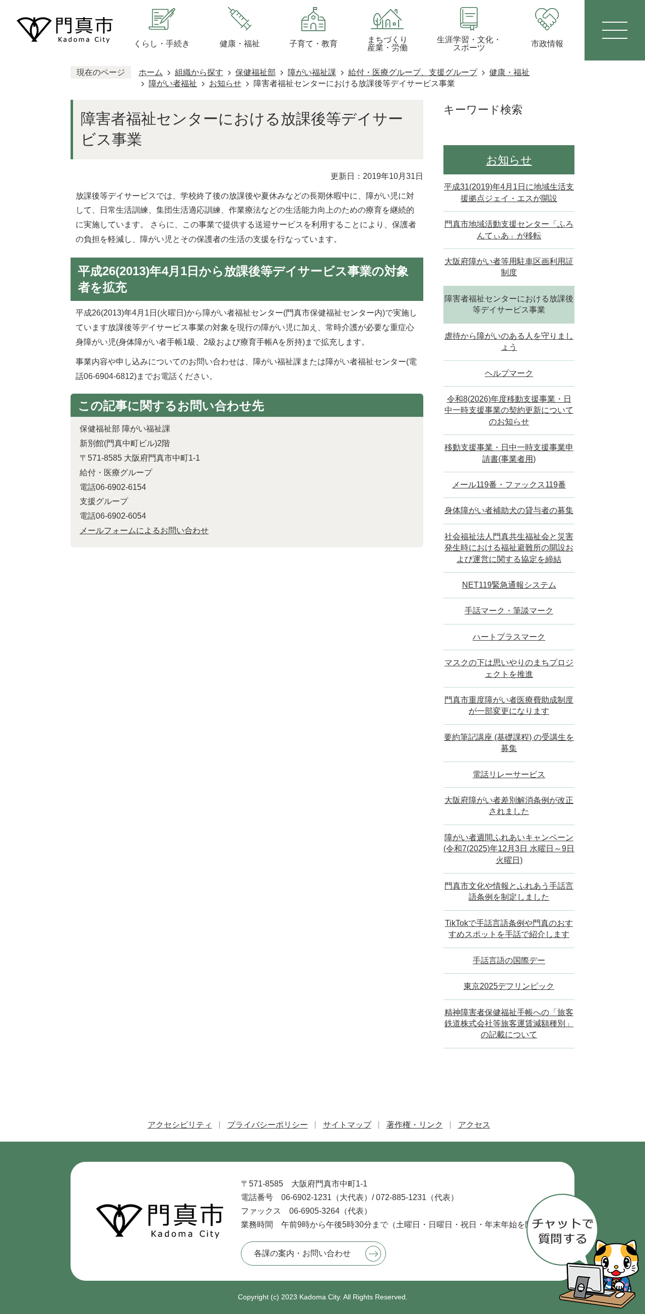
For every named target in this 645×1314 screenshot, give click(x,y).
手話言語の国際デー (509, 960)
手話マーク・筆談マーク (509, 610)
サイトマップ (347, 1124)
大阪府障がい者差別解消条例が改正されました (508, 806)
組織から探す (199, 72)
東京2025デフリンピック (509, 986)
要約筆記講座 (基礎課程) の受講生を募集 (509, 743)
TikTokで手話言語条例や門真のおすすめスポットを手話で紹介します (509, 928)
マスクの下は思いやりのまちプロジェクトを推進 (508, 668)
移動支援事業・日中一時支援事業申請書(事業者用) (508, 453)
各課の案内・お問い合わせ (302, 1253)
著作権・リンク (414, 1124)
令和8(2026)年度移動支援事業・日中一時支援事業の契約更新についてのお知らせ (508, 410)
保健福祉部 (255, 72)
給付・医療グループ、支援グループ (412, 72)
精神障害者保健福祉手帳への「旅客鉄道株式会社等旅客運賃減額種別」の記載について (508, 1023)
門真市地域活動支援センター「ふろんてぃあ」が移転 (508, 229)
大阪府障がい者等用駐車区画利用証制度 (508, 267)
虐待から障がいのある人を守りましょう (508, 341)
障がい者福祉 (173, 83)
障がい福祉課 (312, 72)
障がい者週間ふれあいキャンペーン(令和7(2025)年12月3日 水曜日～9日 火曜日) (508, 848)
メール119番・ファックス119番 (509, 484)
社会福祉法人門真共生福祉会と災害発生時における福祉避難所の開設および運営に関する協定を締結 (508, 548)
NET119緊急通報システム (509, 585)
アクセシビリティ (180, 1124)
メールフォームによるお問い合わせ (144, 530)
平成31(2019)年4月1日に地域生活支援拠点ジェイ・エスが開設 (509, 192)
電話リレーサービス (509, 774)
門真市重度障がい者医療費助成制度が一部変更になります (508, 705)
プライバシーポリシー (267, 1124)
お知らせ (225, 83)
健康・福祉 (509, 72)
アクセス (474, 1124)
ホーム (151, 72)
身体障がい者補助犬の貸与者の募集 (508, 510)
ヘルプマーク (509, 373)
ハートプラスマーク (509, 637)
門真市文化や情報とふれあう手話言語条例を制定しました (508, 891)
